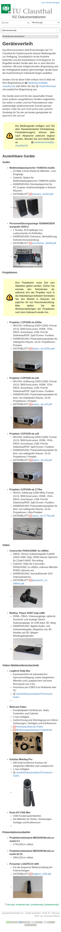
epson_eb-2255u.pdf (43, 348)
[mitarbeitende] (51, 904)
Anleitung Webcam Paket (29, 726)
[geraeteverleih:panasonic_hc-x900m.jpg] (28, 596)
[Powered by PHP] (24, 922)
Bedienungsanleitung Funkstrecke (34, 730)
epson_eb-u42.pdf (42, 404)
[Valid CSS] (49, 922)
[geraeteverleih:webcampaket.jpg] (28, 743)
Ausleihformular (47, 86)
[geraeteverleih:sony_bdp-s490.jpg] (28, 649)
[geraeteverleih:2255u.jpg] (28, 361)
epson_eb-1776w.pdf (43, 515)
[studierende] (37, 904)
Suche (28, 23)
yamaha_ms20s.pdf (42, 194)
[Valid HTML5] (37, 922)
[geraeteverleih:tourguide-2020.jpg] (28, 256)
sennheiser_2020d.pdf (44, 243)
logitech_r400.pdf (42, 874)
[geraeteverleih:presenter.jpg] (28, 887)
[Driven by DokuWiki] (30, 925)
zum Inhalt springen (50, 2)
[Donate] (12, 922)
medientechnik (23, 904)
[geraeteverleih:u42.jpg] (28, 417)
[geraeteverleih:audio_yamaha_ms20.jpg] (28, 207)
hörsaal (10, 904)
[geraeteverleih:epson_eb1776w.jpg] (28, 529)
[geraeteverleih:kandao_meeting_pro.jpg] (28, 792)
